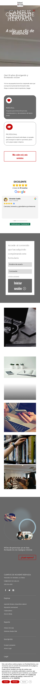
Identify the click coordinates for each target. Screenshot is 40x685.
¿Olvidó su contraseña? (13, 276)
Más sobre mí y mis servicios (20, 156)
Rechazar (15, 682)
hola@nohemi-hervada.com (11, 581)
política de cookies (17, 676)
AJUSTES (17, 678)
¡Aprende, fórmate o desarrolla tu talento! (15, 604)
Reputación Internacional (11, 607)
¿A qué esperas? (27, 557)
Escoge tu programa (9, 645)
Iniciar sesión (18, 286)
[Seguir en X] (9, 590)
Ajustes (24, 682)
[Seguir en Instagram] (13, 590)
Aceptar (6, 682)
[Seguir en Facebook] (5, 590)
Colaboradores (8, 610)
